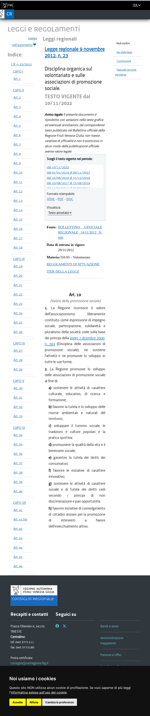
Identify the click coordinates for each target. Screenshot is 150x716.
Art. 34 (17, 435)
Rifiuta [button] (34, 702)
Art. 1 (17, 79)
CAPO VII (19, 503)
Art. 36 (17, 454)
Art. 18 (17, 247)
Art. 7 (17, 144)
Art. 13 (17, 200)
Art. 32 (17, 407)
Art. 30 (17, 388)
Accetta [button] (17, 702)
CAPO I (18, 71)
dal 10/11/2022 (58, 167)
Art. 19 (17, 266)
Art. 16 (17, 229)
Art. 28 (17, 360)
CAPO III (19, 259)
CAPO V (18, 381)
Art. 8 (17, 154)
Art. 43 (17, 538)
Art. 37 (17, 463)
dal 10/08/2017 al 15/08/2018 (68, 183)
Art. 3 (17, 107)
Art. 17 (17, 238)
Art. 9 (17, 163)
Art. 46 (17, 566)
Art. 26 (17, 332)
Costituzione (124, 61)
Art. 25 (17, 322)
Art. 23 (17, 304)
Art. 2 (17, 97)
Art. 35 (17, 444)
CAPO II (18, 90)
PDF (61, 199)
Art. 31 (17, 397)
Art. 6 (17, 135)
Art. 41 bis (20, 519)
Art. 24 (17, 313)
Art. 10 (17, 172)
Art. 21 (17, 285)
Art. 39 (17, 482)
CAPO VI (19, 428)
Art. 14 (17, 210)
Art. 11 (17, 182)
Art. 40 (17, 491)
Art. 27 (17, 350)
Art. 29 (17, 369)
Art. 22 (17, 294)
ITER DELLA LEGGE (63, 271)
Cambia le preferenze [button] (59, 702)
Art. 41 (17, 510)
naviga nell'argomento (24, 41)
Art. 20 (17, 275)
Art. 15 (17, 219)
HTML (51, 199)
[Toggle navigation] (146, 14)
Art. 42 (17, 529)
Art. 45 (17, 557)
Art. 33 (17, 416)
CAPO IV (19, 343)
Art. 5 (17, 125)
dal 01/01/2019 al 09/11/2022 (68, 172)
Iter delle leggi (124, 52)
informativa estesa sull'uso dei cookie (39, 692)
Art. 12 (17, 191)
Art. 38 (17, 472)
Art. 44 (17, 547)
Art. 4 (17, 116)
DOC (69, 199)
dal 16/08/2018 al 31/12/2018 (68, 178)
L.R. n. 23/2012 (21, 64)
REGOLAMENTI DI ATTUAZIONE (73, 264)
